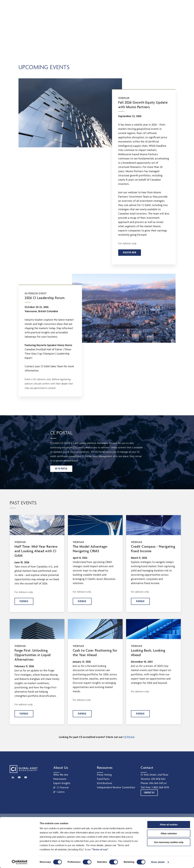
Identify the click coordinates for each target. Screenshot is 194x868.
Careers (61, 791)
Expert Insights (61, 783)
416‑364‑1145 (156, 783)
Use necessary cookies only (168, 842)
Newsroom (59, 778)
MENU (185, 5)
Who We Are (60, 774)
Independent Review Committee (116, 787)
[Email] (25, 777)
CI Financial (63, 787)
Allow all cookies (169, 824)
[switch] (87, 862)
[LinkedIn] (13, 777)
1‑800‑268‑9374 (160, 787)
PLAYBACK (24, 601)
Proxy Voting (104, 774)
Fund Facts (103, 778)
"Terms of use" (99, 849)
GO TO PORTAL (61, 468)
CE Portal (128, 737)
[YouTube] (19, 777)
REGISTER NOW (129, 252)
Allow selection (169, 833)
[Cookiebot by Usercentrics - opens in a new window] (19, 862)
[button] (171, 5)
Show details (158, 862)
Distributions (104, 783)
